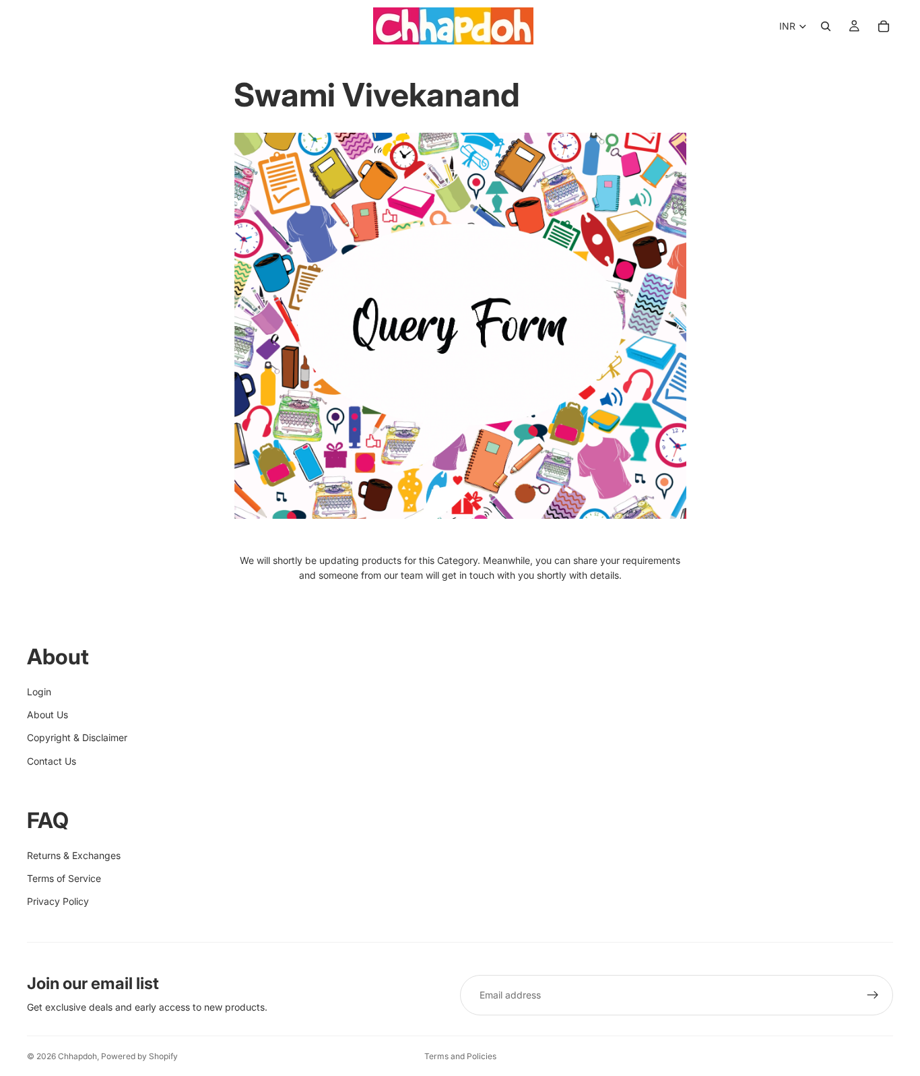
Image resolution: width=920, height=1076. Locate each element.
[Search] (826, 26)
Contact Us (51, 761)
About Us (47, 714)
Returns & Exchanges (74, 855)
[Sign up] (873, 995)
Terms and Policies (460, 1056)
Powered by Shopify (139, 1056)
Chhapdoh (77, 1056)
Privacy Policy (58, 901)
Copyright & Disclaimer (77, 737)
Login (39, 691)
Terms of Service (64, 878)
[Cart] (883, 26)
